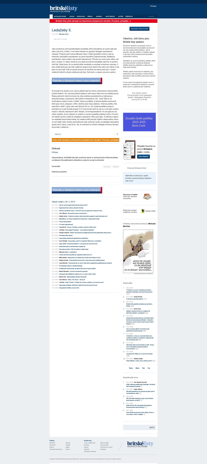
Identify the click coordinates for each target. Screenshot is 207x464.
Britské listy (65, 9)
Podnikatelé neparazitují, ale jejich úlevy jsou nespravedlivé (77, 268)
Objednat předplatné (139, 29)
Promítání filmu (65, 235)
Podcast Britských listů (137, 168)
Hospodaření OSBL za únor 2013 (69, 288)
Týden (131, 368)
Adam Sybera (138, 389)
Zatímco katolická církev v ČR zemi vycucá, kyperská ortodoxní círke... (81, 211)
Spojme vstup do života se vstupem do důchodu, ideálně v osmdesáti (138, 312)
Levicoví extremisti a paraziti (78, 271)
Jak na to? (129, 180)
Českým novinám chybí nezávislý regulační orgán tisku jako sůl (87, 216)
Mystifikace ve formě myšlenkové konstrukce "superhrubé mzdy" (79, 219)
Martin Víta (62, 277)
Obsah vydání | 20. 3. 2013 (63, 201)
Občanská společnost (56, 449)
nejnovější (107, 167)
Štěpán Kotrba (63, 260)
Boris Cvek (137, 309)
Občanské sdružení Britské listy (70, 459)
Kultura (52, 447)
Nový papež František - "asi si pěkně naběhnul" (79, 230)
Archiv (71, 16)
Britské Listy (140, 444)
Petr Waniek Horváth (140, 382)
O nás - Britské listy (89, 443)
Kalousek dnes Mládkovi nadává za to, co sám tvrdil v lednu (77, 274)
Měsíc (138, 368)
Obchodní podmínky (90, 451)
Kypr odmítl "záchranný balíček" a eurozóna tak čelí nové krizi (78, 244)
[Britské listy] (77, 81)
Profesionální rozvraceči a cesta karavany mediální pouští (87, 260)
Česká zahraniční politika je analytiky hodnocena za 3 (75, 255)
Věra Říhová (63, 213)
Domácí (68, 443)
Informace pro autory (106, 447)
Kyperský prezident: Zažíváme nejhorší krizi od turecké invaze (78, 285)
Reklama (86, 449)
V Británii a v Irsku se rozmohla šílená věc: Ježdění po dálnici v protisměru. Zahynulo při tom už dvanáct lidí (140, 338)
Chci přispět (143, 157)
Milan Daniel (63, 257)
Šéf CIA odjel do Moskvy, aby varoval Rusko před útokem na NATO (139, 399)
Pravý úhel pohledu (65, 222)
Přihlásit (153, 6)
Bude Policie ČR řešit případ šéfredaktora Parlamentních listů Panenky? (139, 406)
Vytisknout (57, 134)
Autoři (120, 16)
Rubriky (99, 16)
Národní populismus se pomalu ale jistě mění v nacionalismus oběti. (140, 392)
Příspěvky (129, 16)
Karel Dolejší (63, 241)
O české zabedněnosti (66, 224)
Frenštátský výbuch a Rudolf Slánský (70, 266)
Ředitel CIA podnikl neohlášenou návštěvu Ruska (139, 305)
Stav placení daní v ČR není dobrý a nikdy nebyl (73, 249)
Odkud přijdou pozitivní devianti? (77, 277)
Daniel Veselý (138, 297)
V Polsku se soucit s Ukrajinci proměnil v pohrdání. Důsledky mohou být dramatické (139, 292)
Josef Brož (62, 227)
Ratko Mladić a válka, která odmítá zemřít (140, 361)
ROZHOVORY (81, 16)
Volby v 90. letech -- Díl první (76, 280)
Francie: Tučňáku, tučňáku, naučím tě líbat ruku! (81, 227)
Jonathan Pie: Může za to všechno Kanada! (139, 355)
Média (67, 447)
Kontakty (86, 445)
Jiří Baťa (61, 230)
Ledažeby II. (73, 252)
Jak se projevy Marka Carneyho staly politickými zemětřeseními (137, 330)
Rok (143, 368)
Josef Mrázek (63, 263)
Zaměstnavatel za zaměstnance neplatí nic (72, 246)
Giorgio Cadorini (64, 233)
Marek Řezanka (64, 271)
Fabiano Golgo (138, 359)
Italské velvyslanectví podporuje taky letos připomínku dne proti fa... (91, 233)
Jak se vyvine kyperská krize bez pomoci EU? (73, 205)
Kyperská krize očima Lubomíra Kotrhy (71, 208)
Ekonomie (53, 445)
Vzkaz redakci (104, 445)
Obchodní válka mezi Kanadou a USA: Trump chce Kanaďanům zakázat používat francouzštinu (140, 347)
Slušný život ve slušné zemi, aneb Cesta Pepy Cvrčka (84, 257)
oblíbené (116, 167)
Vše (148, 368)
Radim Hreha (63, 216)
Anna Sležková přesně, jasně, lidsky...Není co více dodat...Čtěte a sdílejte (140, 413)
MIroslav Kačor (64, 34)
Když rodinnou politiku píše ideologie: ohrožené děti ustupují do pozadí (140, 385)
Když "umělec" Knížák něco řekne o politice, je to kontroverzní (84, 282)
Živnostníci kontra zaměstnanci (77, 213)
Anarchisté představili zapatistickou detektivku (73, 238)
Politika (68, 445)
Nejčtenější (127, 283)
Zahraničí (52, 443)
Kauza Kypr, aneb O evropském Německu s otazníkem (84, 241)
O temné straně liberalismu (136, 299)
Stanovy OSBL (104, 443)
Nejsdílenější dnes (130, 377)
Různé (68, 449)
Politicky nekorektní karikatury (139, 224)
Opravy (86, 447)
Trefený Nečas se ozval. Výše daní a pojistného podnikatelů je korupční (90, 263)
